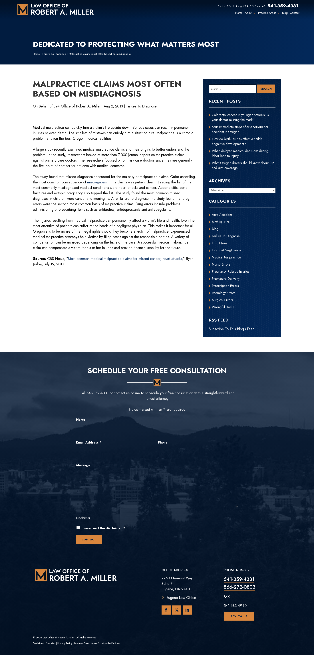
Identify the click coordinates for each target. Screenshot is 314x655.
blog (215, 229)
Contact (294, 13)
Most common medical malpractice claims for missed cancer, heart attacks (125, 258)
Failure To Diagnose (141, 106)
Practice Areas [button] (267, 13)
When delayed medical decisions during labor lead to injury (240, 153)
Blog (285, 13)
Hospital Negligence (226, 250)
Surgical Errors (222, 300)
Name (80, 419)
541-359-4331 (282, 6)
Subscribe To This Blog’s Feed (232, 329)
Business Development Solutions (91, 643)
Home (239, 13)
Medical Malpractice (226, 257)
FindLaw (115, 643)
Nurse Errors (221, 264)
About (248, 13)
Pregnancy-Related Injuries (230, 271)
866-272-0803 (239, 587)
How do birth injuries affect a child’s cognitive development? (237, 141)
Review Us (239, 616)
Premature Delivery (225, 278)
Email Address (89, 442)
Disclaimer (83, 518)
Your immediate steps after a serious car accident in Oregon (240, 129)
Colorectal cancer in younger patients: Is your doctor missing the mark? (240, 117)
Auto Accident (222, 214)
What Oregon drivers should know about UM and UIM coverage (243, 165)
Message (83, 465)
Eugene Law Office (181, 597)
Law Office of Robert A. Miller (77, 106)
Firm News (219, 243)
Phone (163, 442)
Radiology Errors (223, 293)
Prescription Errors (225, 285)
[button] (310, 628)
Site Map (50, 643)
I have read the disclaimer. (103, 528)
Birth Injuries (221, 221)
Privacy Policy (64, 643)
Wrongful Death (223, 307)
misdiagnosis (97, 182)
